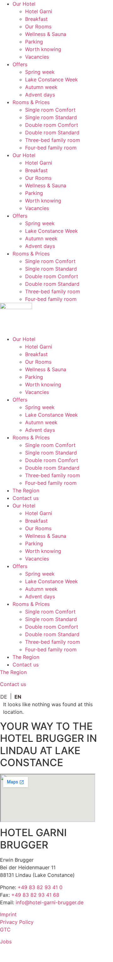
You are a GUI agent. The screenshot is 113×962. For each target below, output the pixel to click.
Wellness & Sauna (45, 34)
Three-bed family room (52, 140)
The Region (26, 490)
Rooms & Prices (31, 102)
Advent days (40, 94)
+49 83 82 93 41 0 (40, 887)
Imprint (8, 914)
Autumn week (41, 87)
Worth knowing (43, 49)
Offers (20, 64)
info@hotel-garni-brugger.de (49, 902)
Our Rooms (38, 26)
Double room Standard (52, 132)
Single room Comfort (50, 110)
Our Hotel (24, 4)
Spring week (40, 72)
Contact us (26, 498)
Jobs (6, 941)
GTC (5, 929)
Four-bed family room (51, 147)
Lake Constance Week (51, 79)
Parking (34, 41)
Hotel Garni (38, 11)
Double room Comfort (51, 125)
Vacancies (37, 57)
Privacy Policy (17, 922)
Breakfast (36, 19)
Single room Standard (51, 117)
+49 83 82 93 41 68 (35, 895)
